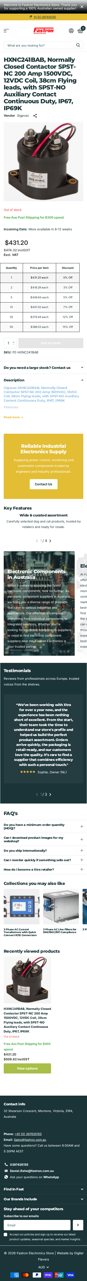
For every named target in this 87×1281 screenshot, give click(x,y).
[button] (15, 339)
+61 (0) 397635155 (28, 1134)
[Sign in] (71, 30)
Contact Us (43, 484)
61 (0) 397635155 (45, 17)
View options (27, 1068)
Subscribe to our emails (21, 1216)
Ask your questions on (34, 1177)
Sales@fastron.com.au (30, 1140)
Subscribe (78, 1225)
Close (82, 7)
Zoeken (78, 45)
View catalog (6, 31)
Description (14, 380)
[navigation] (37, 540)
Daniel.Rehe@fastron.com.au (32, 1171)
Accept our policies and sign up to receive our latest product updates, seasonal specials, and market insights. (45, 1237)
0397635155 (19, 1164)
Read (12, 417)
